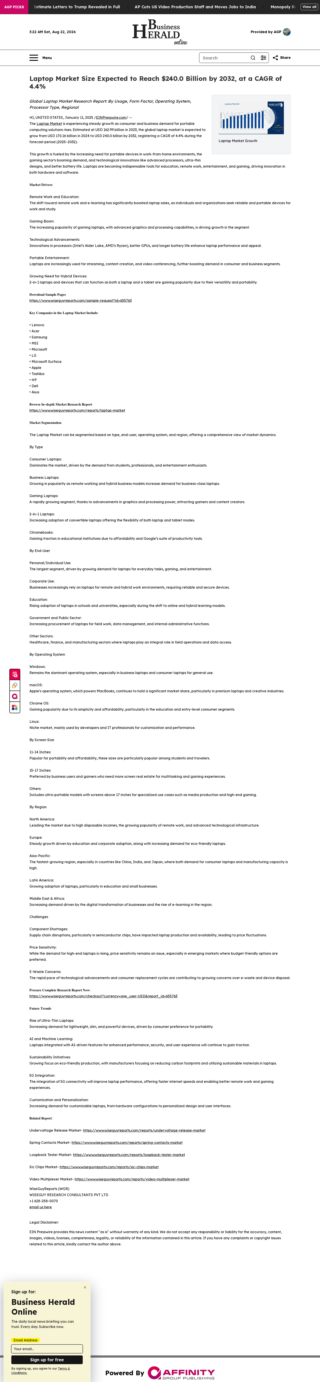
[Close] (85, 1287)
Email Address (25, 1340)
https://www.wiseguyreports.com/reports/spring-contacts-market (127, 1142)
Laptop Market (49, 123)
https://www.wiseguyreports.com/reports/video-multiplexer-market (132, 1179)
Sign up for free (47, 1359)
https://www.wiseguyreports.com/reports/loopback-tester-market (129, 1155)
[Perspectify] (15, 685)
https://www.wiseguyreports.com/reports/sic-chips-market (109, 1167)
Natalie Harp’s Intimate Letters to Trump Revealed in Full (61, 6)
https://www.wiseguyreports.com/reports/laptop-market (77, 410)
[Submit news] (15, 674)
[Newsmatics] (15, 707)
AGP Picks (14, 7)
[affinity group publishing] (15, 696)
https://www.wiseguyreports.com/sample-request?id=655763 (80, 300)
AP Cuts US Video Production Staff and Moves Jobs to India (195, 6)
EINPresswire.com (111, 117)
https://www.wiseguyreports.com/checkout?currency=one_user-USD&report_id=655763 (103, 996)
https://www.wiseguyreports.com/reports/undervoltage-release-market (144, 1130)
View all (309, 7)
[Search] (253, 58)
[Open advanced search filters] (263, 58)
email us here (40, 1207)
